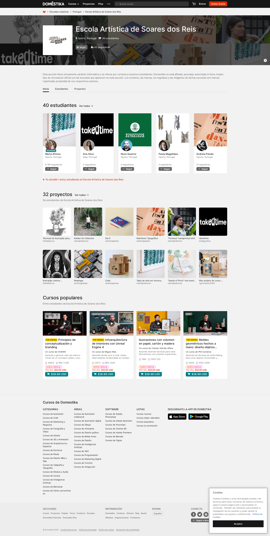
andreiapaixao (112, 241)
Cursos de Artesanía (84, 428)
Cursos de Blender (114, 436)
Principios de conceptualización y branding (60, 343)
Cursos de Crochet (83, 463)
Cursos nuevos (144, 414)
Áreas (78, 409)
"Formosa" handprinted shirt (181, 238)
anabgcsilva (204, 241)
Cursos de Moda (51, 454)
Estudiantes (61, 88)
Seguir (82, 47)
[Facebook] (193, 514)
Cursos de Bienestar (53, 486)
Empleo (65, 513)
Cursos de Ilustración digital (87, 421)
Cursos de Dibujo (82, 424)
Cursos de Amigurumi (84, 467)
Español (158, 513)
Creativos (81, 513)
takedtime (204, 238)
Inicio (46, 88)
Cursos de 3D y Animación (55, 439)
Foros (72, 513)
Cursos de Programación (86, 455)
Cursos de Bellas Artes (85, 436)
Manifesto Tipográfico (147, 238)
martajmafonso (81, 241)
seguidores (53, 164)
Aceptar (238, 524)
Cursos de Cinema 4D (115, 428)
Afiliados (109, 517)
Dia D (107, 238)
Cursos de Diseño (51, 435)
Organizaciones (122, 517)
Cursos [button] (72, 3)
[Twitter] (199, 514)
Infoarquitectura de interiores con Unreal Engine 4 (109, 343)
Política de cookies (106, 530)
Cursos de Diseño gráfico (86, 432)
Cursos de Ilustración (53, 414)
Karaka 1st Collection (84, 238)
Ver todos (85, 105)
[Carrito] (193, 4)
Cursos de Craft (50, 418)
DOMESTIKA (54, 4)
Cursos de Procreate (115, 424)
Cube (107, 280)
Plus (100, 3)
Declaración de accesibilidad (127, 530)
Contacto (121, 513)
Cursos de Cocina (51, 475)
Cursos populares (145, 421)
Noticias (130, 513)
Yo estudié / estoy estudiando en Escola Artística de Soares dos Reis (84, 179)
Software (112, 409)
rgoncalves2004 (207, 283)
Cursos (46, 513)
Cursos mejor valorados (148, 418)
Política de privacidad (88, 530)
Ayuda (144, 513)
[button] (109, 4)
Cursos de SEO (81, 451)
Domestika (110, 513)
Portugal (77, 11)
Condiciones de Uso (68, 530)
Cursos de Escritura (52, 450)
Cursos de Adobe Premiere (118, 432)
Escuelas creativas (59, 11)
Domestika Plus (70, 517)
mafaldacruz (49, 241)
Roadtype (78, 280)
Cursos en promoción (147, 425)
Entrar (202, 3)
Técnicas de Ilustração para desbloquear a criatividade (56, 239)
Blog (137, 513)
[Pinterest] (205, 514)
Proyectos (89, 3)
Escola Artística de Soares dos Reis (136, 29)
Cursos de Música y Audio (55, 472)
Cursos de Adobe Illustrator (118, 421)
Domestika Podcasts (52, 517)
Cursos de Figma (113, 440)
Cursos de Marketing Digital (87, 459)
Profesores (135, 517)
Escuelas (91, 513)
